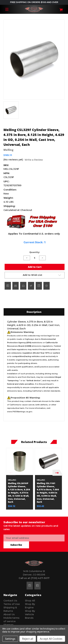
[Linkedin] (38, 285)
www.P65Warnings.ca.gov (19, 412)
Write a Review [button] (34, 159)
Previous (10, 473)
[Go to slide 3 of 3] (39, 511)
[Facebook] (7, 285)
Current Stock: (35, 242)
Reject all (27, 639)
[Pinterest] (46, 285)
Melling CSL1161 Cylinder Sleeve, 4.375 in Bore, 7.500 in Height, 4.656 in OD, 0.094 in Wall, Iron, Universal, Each (48, 492)
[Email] (15, 285)
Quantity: (34, 252)
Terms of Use (11, 604)
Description (34, 311)
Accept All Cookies (51, 639)
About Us (9, 614)
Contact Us (10, 600)
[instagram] (29, 585)
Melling (8, 149)
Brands (29, 617)
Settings (10, 639)
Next (57, 473)
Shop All (30, 600)
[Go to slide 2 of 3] (34, 511)
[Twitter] (31, 285)
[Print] (23, 285)
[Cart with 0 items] (59, 8)
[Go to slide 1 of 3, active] (29, 511)
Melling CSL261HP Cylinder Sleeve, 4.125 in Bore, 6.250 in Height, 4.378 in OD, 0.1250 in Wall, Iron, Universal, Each (19, 492)
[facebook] (37, 585)
